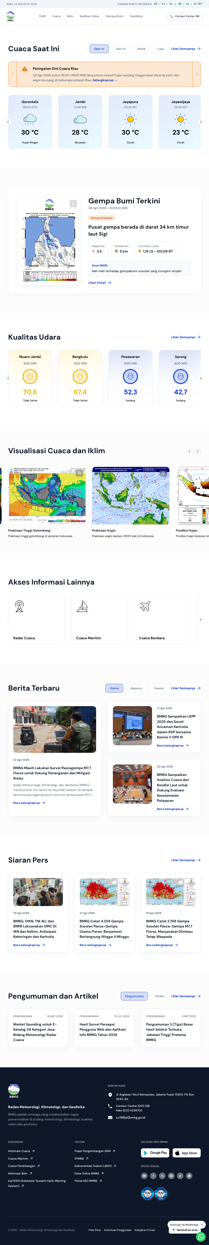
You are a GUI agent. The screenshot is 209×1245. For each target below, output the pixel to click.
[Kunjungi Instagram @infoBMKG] (171, 1176)
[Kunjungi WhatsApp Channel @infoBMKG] (189, 1176)
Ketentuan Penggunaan (117, 1230)
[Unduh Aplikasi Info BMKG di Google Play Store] (155, 1152)
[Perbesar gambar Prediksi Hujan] (163, 473)
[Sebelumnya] (8, 122)
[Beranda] (10, 16)
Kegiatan (136, 688)
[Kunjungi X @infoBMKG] (162, 1176)
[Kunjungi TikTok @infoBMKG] (180, 1176)
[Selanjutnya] (201, 122)
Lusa (160, 49)
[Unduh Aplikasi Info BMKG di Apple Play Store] (186, 1152)
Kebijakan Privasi (145, 1230)
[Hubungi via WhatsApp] (201, 1237)
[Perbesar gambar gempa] (73, 203)
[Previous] (12, 74)
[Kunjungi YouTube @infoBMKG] (144, 1176)
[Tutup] (202, 1225)
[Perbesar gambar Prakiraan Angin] (79, 473)
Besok (142, 49)
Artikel (159, 996)
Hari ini (121, 49)
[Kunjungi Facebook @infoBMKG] (153, 1176)
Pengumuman (134, 996)
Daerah (159, 688)
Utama (114, 688)
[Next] (196, 74)
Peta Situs (95, 1230)
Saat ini (99, 49)
